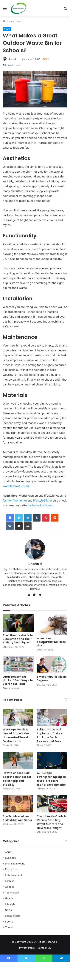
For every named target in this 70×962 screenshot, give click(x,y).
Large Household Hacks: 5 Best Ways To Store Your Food (18, 680)
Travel (9, 927)
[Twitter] (19, 518)
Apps (8, 851)
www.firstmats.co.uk (16, 486)
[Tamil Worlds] (18, 8)
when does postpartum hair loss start (51, 641)
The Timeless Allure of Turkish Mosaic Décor (17, 818)
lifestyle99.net (42, 500)
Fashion (9, 880)
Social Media (12, 915)
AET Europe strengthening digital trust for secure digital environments (51, 779)
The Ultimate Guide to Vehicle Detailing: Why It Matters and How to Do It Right (52, 822)
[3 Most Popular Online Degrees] (52, 664)
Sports (9, 921)
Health (9, 898)
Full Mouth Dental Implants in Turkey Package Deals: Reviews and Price (49, 735)
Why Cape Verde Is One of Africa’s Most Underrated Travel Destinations (17, 735)
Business (10, 857)
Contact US (44, 947)
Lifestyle (10, 904)
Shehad (12, 59)
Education (11, 869)
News (18, 21)
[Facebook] (10, 518)
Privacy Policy (27, 947)
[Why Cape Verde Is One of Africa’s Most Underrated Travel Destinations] (18, 717)
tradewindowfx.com (40, 505)
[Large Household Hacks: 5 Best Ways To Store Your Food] (18, 664)
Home (9, 21)
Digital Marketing (15, 863)
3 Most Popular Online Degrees (52, 678)
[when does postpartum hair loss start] (52, 624)
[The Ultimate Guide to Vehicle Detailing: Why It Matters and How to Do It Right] (52, 803)
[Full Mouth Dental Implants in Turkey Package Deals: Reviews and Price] (52, 717)
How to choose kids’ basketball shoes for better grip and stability (17, 779)
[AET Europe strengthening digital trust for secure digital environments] (52, 760)
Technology (12, 892)
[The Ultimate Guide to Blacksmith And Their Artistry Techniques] (18, 623)
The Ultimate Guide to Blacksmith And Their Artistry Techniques (18, 638)
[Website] (30, 595)
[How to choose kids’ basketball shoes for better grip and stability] (18, 760)
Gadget (9, 886)
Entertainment (13, 875)
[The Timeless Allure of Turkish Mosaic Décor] (18, 803)
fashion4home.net (15, 500)
